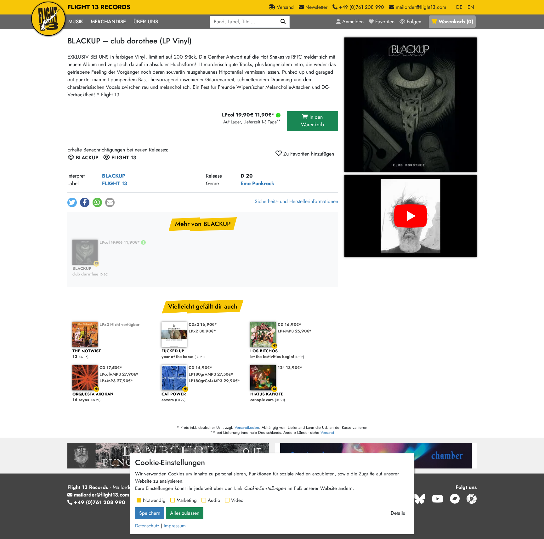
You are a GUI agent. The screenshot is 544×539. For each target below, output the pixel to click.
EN (471, 7)
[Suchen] (283, 22)
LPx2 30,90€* (202, 331)
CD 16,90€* (289, 324)
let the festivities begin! (272, 354)
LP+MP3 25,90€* (295, 331)
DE (459, 7)
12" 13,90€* (290, 368)
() (456, 21)
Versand (327, 432)
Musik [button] (75, 21)
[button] (72, 202)
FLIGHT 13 (114, 183)
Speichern (149, 513)
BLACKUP (113, 175)
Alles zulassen (184, 513)
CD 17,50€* (110, 368)
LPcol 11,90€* (120, 242)
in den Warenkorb (312, 120)
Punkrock (263, 183)
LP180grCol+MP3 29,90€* (214, 381)
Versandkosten (247, 427)
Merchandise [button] (108, 21)
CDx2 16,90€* (203, 324)
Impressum (175, 525)
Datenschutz (147, 525)
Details (398, 513)
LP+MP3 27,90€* (116, 381)
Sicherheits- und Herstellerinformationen (296, 201)
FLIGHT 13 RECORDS (99, 7)
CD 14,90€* (200, 368)
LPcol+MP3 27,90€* (119, 374)
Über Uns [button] (145, 21)
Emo (246, 183)
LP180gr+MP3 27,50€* (211, 374)
